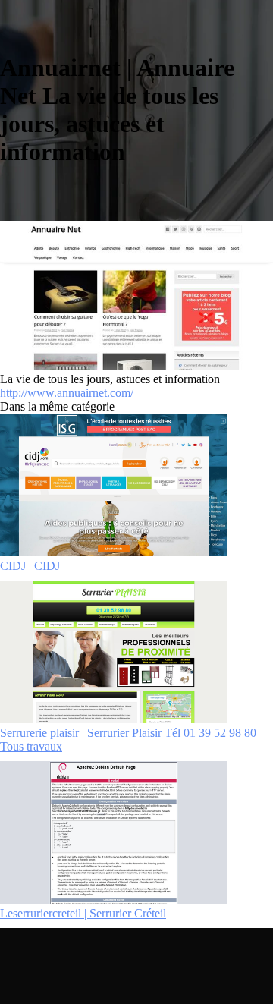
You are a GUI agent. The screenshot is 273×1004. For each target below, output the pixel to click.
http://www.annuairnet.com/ (66, 392)
